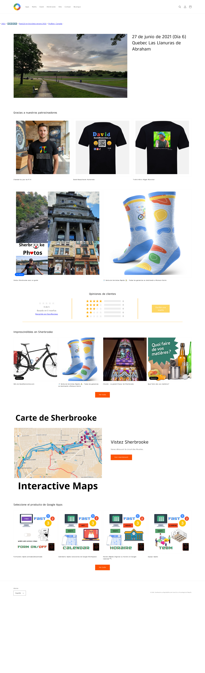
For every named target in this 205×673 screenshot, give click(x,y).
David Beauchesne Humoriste (84, 180)
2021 (3, 23)
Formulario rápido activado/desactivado (28, 557)
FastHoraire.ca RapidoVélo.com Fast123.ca (167, 592)
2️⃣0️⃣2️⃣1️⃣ (12, 23)
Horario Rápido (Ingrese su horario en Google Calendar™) (119, 558)
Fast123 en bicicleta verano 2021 (32, 23)
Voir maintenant (121, 457)
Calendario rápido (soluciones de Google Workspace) (77, 557)
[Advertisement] (71, 637)
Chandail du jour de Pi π (22, 180)
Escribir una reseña (161, 308)
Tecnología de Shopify (185, 592)
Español (18, 593)
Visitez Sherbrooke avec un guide (26, 280)
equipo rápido (153, 557)
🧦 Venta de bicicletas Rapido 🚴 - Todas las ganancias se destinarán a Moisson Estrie (135, 280)
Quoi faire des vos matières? (158, 384)
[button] (179, 6)
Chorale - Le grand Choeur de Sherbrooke (118, 384)
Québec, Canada (55, 23)
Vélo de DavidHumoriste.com (24, 384)
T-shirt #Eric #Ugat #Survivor (144, 180)
